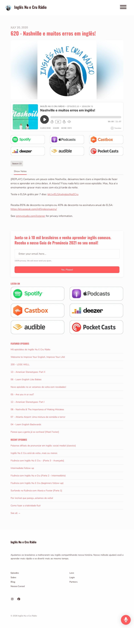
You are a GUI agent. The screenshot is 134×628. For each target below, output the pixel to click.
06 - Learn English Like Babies (26, 379)
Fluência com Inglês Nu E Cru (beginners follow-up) (37, 483)
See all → (15, 513)
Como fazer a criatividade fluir (26, 505)
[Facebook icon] (18, 599)
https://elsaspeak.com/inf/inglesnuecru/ (34, 209)
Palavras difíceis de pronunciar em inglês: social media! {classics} (43, 445)
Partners (73, 581)
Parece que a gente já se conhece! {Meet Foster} (35, 431)
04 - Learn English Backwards (26, 424)
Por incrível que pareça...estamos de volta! (32, 498)
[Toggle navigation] (123, 8)
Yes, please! (67, 269)
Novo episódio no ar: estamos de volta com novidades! (38, 387)
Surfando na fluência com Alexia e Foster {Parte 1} (36, 490)
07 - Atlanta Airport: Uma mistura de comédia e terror (38, 417)
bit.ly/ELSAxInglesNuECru (63, 194)
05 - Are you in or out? (22, 394)
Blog (13, 581)
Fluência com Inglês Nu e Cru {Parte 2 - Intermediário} (38, 475)
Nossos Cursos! (18, 586)
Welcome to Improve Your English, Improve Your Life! (38, 357)
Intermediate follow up (22, 468)
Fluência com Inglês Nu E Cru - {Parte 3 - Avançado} (37, 460)
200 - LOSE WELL (20, 364)
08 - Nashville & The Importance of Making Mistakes (37, 409)
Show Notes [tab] (20, 171)
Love (71, 572)
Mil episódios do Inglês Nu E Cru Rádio (30, 349)
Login (72, 577)
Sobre (13, 577)
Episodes (15, 572)
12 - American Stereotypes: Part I (28, 402)
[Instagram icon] (12, 599)
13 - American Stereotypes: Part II (28, 372)
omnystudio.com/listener (30, 216)
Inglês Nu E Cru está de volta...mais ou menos (34, 453)
